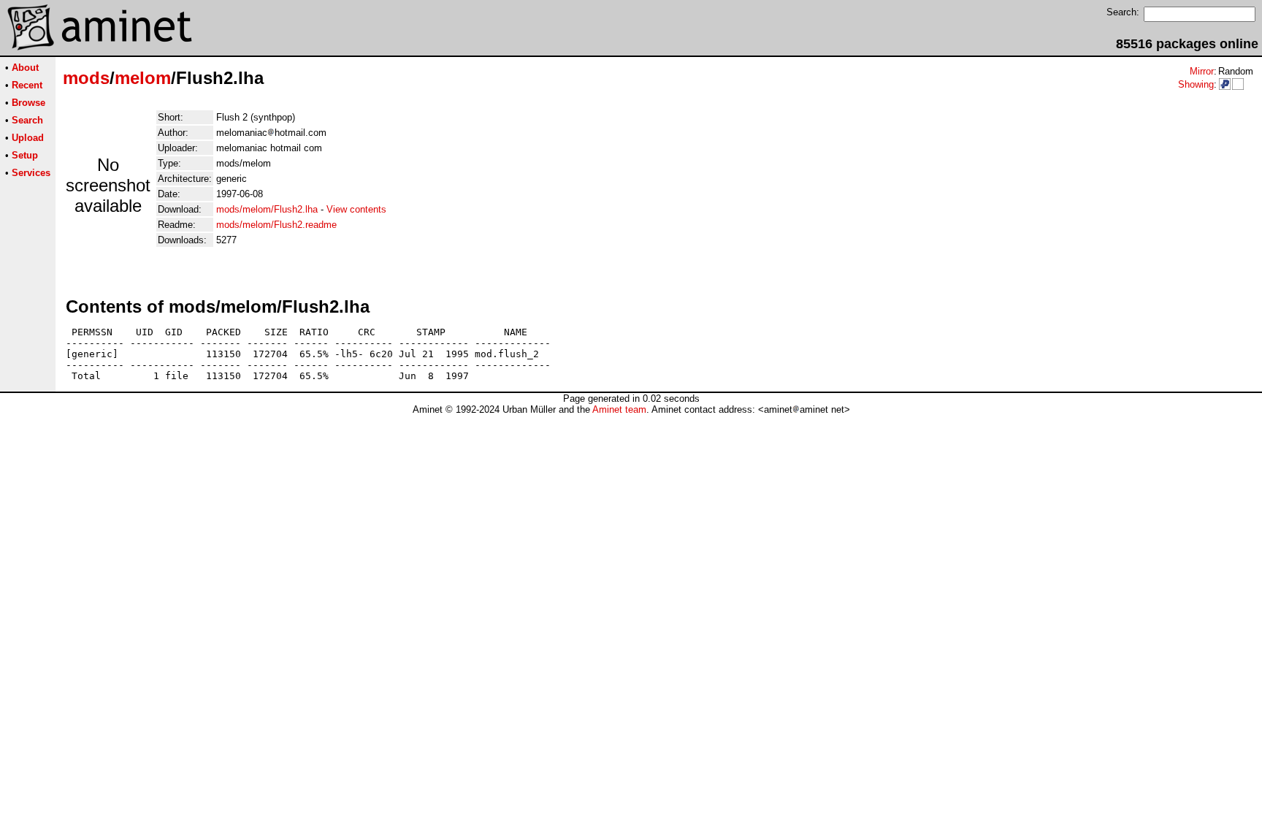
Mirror (1202, 71)
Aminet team (619, 409)
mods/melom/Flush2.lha (267, 209)
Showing (1196, 84)
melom (143, 78)
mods (86, 78)
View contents (356, 209)
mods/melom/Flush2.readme (276, 224)
